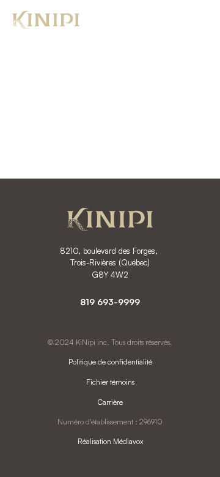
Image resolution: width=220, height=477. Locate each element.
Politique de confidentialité (110, 361)
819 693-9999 (110, 302)
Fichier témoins (110, 381)
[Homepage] (45, 21)
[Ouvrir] (195, 21)
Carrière (110, 402)
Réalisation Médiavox (110, 441)
